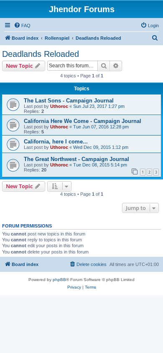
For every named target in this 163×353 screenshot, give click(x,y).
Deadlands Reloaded (40, 54)
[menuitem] (22, 25)
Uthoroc (59, 106)
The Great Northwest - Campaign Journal (76, 159)
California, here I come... (56, 141)
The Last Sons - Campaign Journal (69, 100)
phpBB (59, 279)
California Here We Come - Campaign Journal (82, 121)
